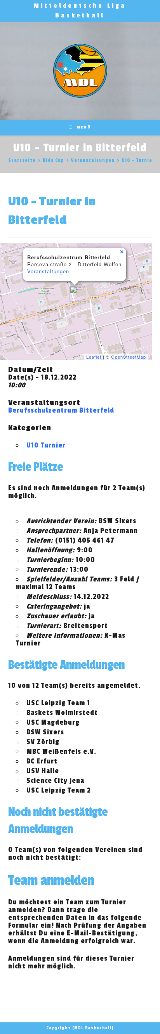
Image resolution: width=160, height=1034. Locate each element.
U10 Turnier (46, 445)
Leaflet (93, 357)
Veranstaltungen (48, 271)
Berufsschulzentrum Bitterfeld (61, 410)
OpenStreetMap (128, 357)
